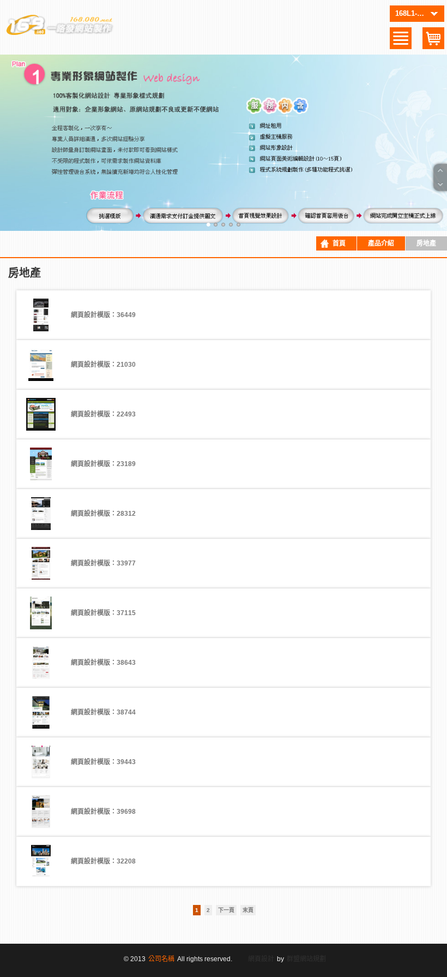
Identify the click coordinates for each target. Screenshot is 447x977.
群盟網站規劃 (306, 959)
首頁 (339, 243)
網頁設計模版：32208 (103, 861)
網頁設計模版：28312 (103, 513)
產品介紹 (381, 243)
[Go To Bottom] (440, 183)
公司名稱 (161, 959)
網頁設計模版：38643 (103, 662)
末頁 (248, 910)
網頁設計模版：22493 (103, 414)
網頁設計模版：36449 (103, 315)
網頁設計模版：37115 (103, 613)
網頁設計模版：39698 (103, 811)
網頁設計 (261, 959)
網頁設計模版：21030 (103, 364)
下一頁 (226, 910)
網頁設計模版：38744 (103, 712)
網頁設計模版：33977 (103, 563)
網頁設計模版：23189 (103, 464)
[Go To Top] (440, 170)
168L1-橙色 (413, 13)
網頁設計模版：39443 (103, 762)
